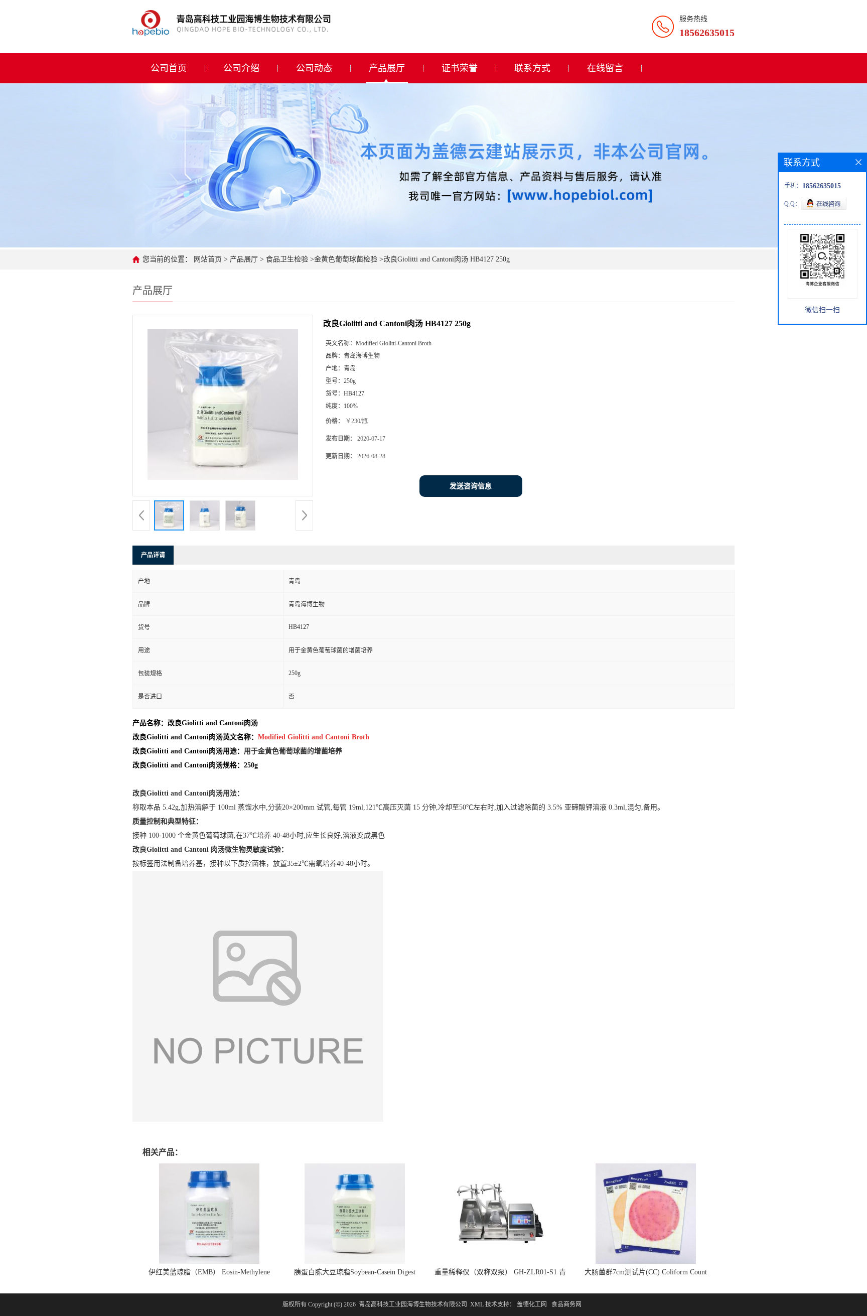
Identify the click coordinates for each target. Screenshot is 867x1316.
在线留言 (605, 68)
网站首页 (208, 259)
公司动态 (314, 68)
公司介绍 (241, 68)
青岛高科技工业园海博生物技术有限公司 (413, 1304)
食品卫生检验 (286, 259)
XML (477, 1304)
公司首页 (169, 68)
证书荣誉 (460, 68)
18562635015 (707, 32)
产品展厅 (387, 68)
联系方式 (532, 68)
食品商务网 (566, 1304)
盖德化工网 (532, 1304)
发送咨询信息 (471, 486)
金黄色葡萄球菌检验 (345, 259)
